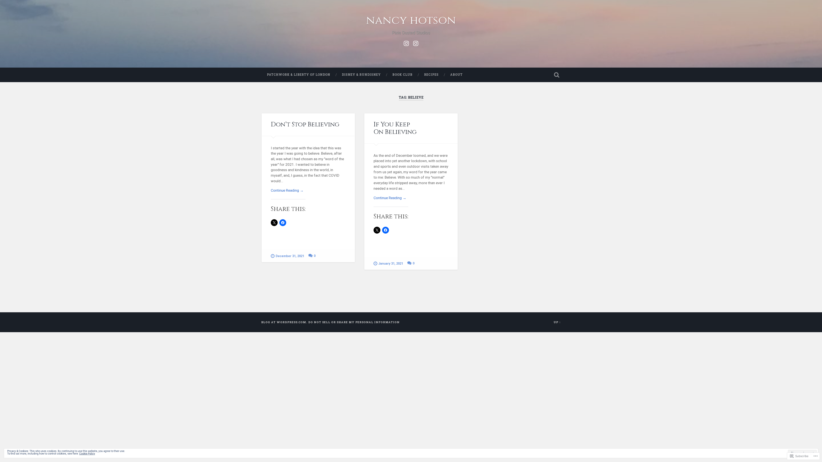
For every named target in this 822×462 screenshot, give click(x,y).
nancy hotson (411, 20)
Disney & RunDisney (361, 75)
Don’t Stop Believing (305, 124)
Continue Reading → (287, 190)
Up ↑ (557, 322)
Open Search (556, 75)
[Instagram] (406, 43)
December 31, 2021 (290, 256)
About (456, 75)
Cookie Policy (87, 453)
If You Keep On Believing (395, 128)
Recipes (431, 75)
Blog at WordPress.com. (284, 322)
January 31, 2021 (390, 263)
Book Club (402, 75)
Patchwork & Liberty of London (298, 75)
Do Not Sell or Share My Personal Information (354, 322)
